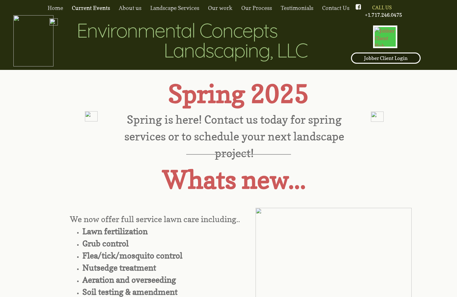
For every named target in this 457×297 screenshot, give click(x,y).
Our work (220, 8)
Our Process (256, 8)
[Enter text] (349, 7)
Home (55, 8)
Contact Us (335, 8)
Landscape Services (174, 8)
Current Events (91, 8)
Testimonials (297, 8)
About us (130, 8)
